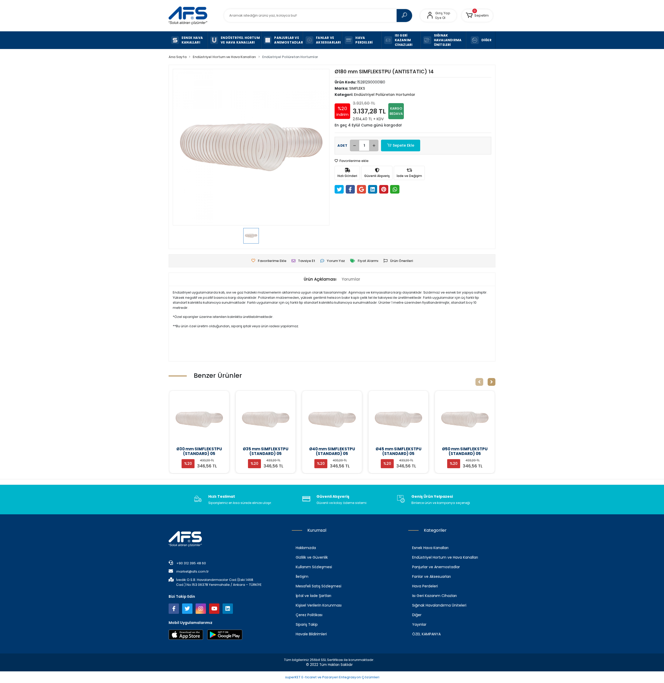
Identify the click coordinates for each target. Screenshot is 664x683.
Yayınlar (419, 624)
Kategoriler (435, 530)
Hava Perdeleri (425, 586)
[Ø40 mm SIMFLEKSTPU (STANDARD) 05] (266, 419)
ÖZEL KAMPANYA (426, 634)
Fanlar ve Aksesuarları (431, 576)
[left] (479, 382)
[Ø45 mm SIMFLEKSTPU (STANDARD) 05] (332, 419)
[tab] (320, 279)
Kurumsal (316, 530)
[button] (477, 15)
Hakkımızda (306, 547)
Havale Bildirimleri (311, 634)
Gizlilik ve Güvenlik (312, 557)
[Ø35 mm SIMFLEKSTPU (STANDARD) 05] (199, 419)
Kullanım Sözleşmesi (314, 567)
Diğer (416, 614)
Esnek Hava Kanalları (430, 547)
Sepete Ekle (403, 145)
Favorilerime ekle (354, 160)
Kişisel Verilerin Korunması (319, 605)
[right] (491, 382)
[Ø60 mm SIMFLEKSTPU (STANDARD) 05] (465, 419)
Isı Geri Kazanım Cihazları (434, 595)
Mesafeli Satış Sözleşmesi (318, 586)
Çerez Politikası (309, 614)
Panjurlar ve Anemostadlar (436, 567)
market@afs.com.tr (192, 571)
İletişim (302, 576)
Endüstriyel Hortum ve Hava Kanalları (445, 557)
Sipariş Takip (307, 624)
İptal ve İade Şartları (313, 595)
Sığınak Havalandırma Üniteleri (439, 605)
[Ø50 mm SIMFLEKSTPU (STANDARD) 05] (398, 419)
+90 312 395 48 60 (191, 563)
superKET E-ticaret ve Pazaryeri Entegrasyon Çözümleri (332, 677)
